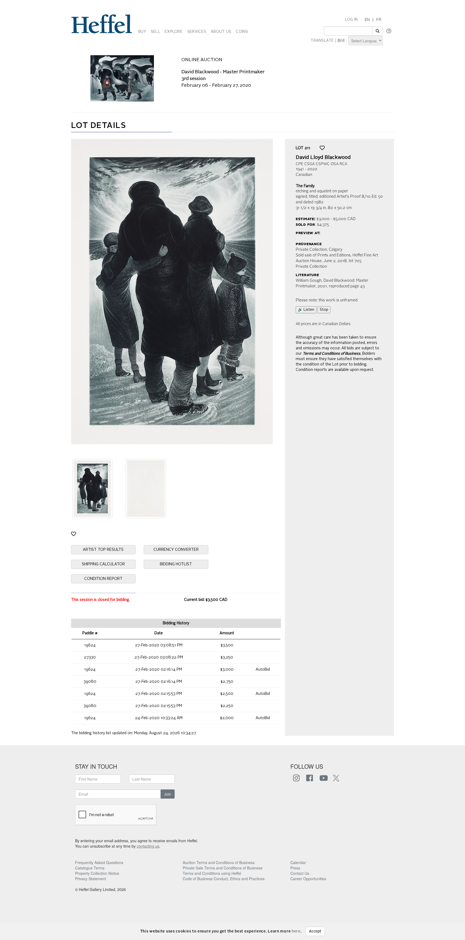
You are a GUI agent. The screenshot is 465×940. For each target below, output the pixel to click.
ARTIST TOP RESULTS (103, 550)
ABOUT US (221, 32)
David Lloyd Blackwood (323, 157)
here (296, 931)
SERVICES (196, 32)
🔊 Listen (306, 310)
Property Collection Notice (97, 873)
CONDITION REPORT (103, 579)
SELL (155, 32)
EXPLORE (174, 32)
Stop (324, 310)
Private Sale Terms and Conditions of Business (222, 868)
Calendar (298, 862)
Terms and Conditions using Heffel (212, 873)
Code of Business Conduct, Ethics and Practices (224, 878)
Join (167, 794)
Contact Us (299, 873)
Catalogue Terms (89, 868)
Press (295, 868)
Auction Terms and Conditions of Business (219, 862)
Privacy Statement (90, 878)
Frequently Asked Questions (99, 862)
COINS (242, 32)
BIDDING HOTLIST (176, 564)
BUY (142, 32)
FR (378, 19)
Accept (315, 931)
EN (367, 19)
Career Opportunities (308, 878)
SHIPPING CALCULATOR (103, 564)
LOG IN (351, 20)
